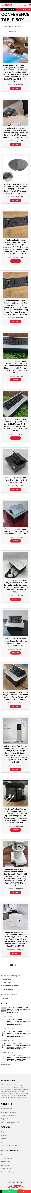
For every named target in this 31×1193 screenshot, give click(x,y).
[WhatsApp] (9, 1191)
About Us (4, 1135)
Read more (15, 652)
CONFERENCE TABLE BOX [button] (11, 986)
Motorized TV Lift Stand (8, 1112)
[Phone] (24, 1191)
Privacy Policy (5, 1162)
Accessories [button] (7, 979)
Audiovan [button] (6, 998)
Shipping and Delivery (7, 1172)
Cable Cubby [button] (7, 982)
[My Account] (27, 5)
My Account (5, 1155)
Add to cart (15, 88)
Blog (2, 1132)
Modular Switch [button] (8, 989)
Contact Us (4, 1138)
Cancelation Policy (6, 1168)
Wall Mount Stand (6, 1108)
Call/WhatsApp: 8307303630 (10, 1122)
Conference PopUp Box (8, 1115)
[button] (26, 9)
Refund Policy (5, 1165)
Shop (2, 1142)
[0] (29, 5)
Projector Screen (6, 1119)
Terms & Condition (6, 1158)
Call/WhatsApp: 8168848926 (9, 1145)
